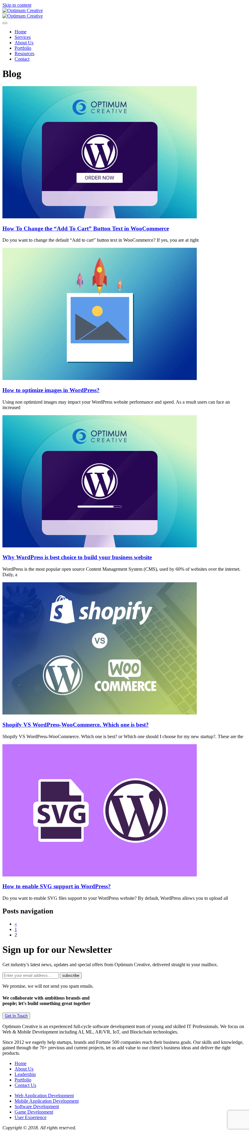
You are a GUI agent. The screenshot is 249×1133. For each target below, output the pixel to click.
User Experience (30, 1117)
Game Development (34, 1112)
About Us (24, 42)
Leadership (25, 1074)
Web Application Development (44, 1095)
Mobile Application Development (47, 1101)
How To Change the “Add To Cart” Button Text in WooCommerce (85, 228)
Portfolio (23, 48)
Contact (22, 59)
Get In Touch (16, 1016)
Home (20, 31)
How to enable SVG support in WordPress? (56, 886)
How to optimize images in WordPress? (51, 390)
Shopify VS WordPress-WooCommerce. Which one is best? (75, 724)
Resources (24, 53)
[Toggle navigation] (4, 23)
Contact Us (25, 1085)
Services (23, 37)
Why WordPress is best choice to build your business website (77, 557)
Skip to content (16, 5)
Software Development (37, 1106)
